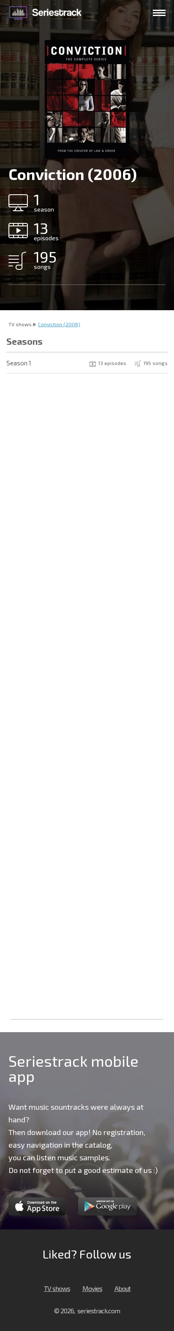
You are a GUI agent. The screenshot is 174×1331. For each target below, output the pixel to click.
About (122, 1288)
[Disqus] (87, 489)
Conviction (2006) (59, 324)
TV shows (20, 324)
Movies (92, 1288)
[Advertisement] (87, 926)
